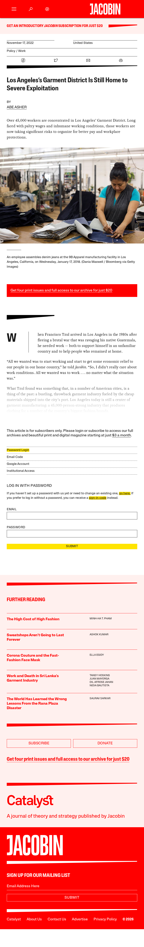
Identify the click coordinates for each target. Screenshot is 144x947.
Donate (105, 743)
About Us (34, 919)
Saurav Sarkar (100, 698)
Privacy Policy (105, 919)
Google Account (18, 464)
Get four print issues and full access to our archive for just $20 (61, 290)
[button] (14, 9)
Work (22, 51)
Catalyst (14, 919)
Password (16, 527)
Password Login (18, 450)
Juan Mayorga (99, 678)
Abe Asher (17, 107)
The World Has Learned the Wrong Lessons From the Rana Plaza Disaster (37, 703)
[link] (47, 9)
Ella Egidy (97, 655)
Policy (11, 51)
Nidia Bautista (99, 685)
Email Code (15, 457)
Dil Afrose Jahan (101, 682)
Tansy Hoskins (100, 675)
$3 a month (121, 435)
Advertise (80, 919)
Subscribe (39, 743)
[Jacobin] (105, 9)
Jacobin (51, 26)
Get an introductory (25, 26)
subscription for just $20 (80, 26)
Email (11, 509)
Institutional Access (20, 471)
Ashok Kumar (99, 634)
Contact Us (57, 919)
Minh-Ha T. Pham (101, 618)
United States (83, 43)
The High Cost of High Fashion (33, 619)
